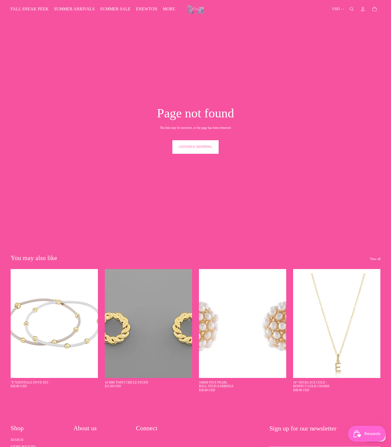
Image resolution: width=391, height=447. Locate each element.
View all (375, 259)
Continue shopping (195, 147)
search (17, 440)
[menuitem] (169, 9)
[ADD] (89, 369)
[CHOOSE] (372, 369)
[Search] (351, 9)
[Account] (363, 9)
